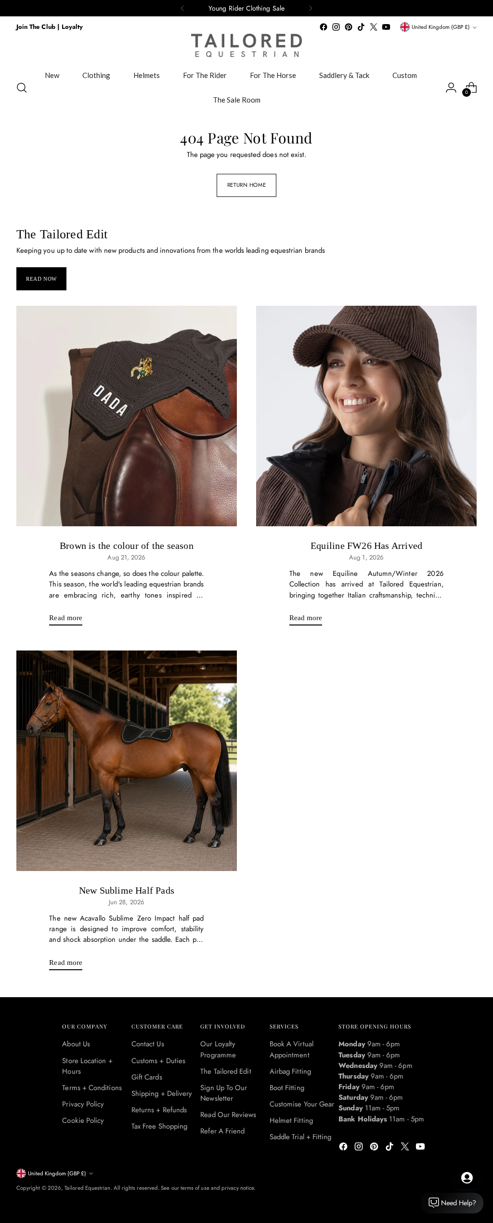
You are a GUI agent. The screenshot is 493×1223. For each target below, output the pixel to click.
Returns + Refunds (159, 1110)
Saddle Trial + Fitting (301, 1137)
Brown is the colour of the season (127, 545)
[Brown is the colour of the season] (126, 416)
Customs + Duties (158, 1060)
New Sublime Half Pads (126, 890)
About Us (76, 1044)
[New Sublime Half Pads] (126, 761)
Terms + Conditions (91, 1087)
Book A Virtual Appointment (291, 1049)
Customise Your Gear (302, 1104)
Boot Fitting (287, 1087)
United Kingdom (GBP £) (441, 27)
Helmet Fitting (291, 1120)
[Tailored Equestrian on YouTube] (386, 27)
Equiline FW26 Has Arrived (366, 545)
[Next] (310, 8)
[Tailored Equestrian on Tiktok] (361, 27)
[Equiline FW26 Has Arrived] (366, 416)
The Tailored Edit (225, 1071)
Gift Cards (146, 1077)
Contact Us (147, 1044)
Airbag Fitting (290, 1071)
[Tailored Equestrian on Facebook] (323, 27)
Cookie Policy (83, 1120)
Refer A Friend (222, 1131)
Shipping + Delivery (161, 1093)
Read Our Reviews (228, 1114)
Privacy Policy (83, 1104)
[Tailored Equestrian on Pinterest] (348, 27)
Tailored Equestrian (87, 1188)
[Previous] (182, 8)
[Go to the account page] (451, 87)
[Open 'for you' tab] (467, 1177)
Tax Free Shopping (159, 1126)
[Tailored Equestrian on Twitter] (373, 27)
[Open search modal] (21, 87)
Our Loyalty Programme (218, 1049)
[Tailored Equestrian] (246, 45)
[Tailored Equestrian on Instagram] (336, 27)
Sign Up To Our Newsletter (223, 1093)
